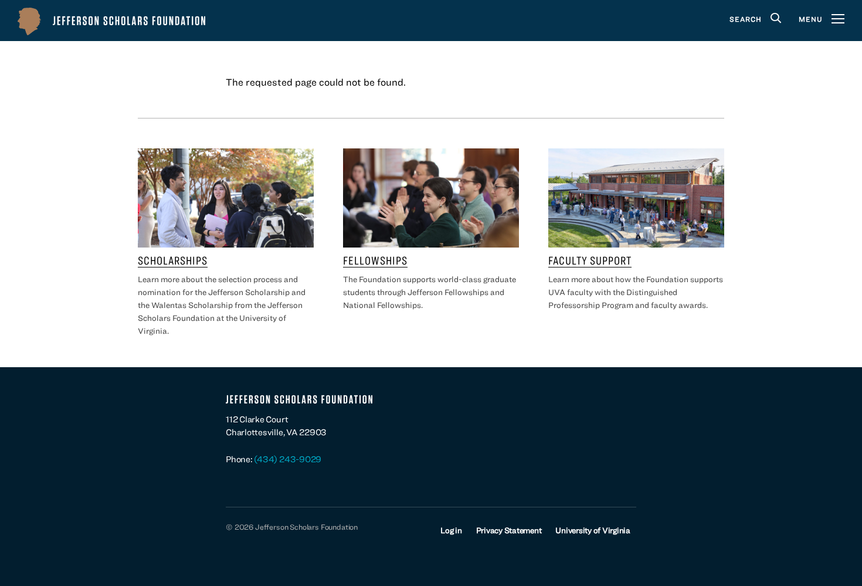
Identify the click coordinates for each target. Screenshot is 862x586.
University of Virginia (592, 530)
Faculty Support (590, 260)
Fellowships (375, 260)
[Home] (111, 20)
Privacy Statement (509, 530)
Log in (451, 530)
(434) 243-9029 (287, 459)
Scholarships (173, 260)
